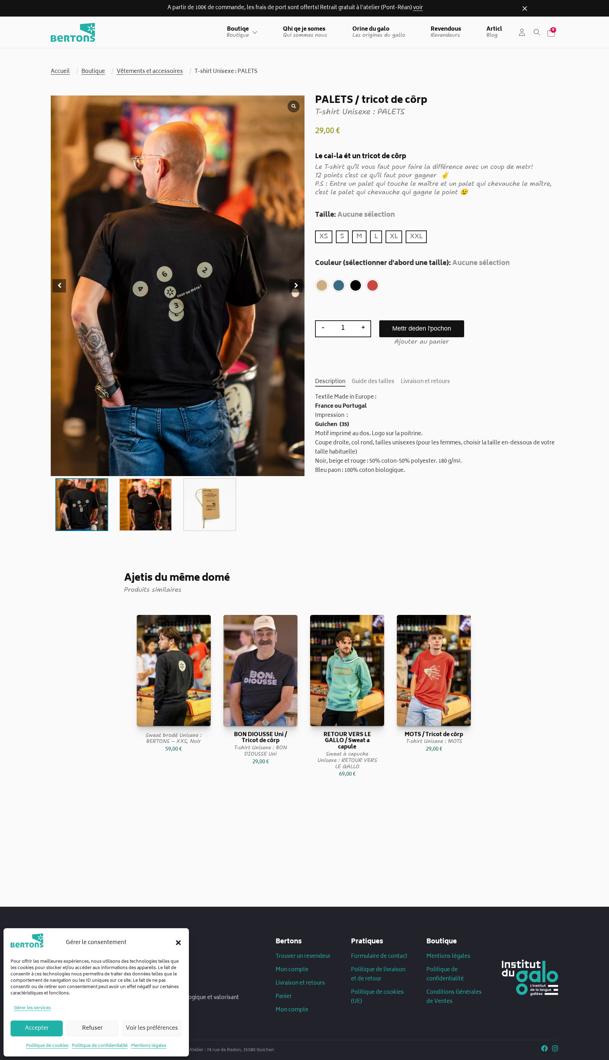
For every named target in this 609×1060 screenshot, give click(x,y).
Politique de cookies (47, 1046)
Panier (284, 997)
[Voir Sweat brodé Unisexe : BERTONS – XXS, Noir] (174, 670)
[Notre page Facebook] (544, 1050)
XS (323, 236)
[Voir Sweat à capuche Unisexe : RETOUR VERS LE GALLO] (347, 670)
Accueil (60, 71)
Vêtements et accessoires (150, 71)
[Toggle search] (537, 32)
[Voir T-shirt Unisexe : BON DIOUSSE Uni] (260, 670)
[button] (178, 942)
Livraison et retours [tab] (425, 382)
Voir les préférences (152, 1028)
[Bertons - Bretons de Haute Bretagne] (73, 32)
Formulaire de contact (379, 956)
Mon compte (292, 970)
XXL (416, 236)
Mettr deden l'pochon (421, 328)
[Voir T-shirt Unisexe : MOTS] (434, 670)
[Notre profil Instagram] (555, 1050)
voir (418, 8)
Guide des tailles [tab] (373, 382)
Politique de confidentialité (100, 1046)
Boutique (93, 71)
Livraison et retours (300, 983)
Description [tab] (330, 382)
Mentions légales (148, 1046)
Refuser (92, 1028)
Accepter (37, 1028)
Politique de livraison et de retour (378, 975)
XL (394, 236)
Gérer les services (32, 1008)
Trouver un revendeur (303, 956)
